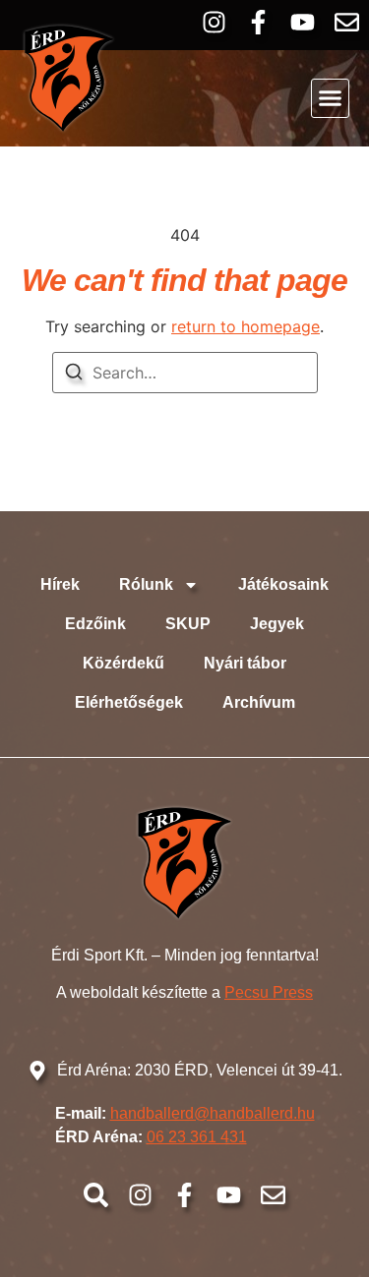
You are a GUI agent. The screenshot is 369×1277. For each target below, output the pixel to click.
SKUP (188, 623)
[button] (330, 98)
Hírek (60, 584)
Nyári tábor (245, 663)
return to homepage (245, 326)
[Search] (73, 374)
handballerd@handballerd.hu (212, 1113)
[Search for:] (185, 372)
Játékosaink (283, 584)
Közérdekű (123, 663)
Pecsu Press (268, 992)
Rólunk (146, 584)
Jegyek (277, 623)
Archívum (258, 702)
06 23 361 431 (197, 1137)
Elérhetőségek (129, 702)
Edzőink (95, 623)
